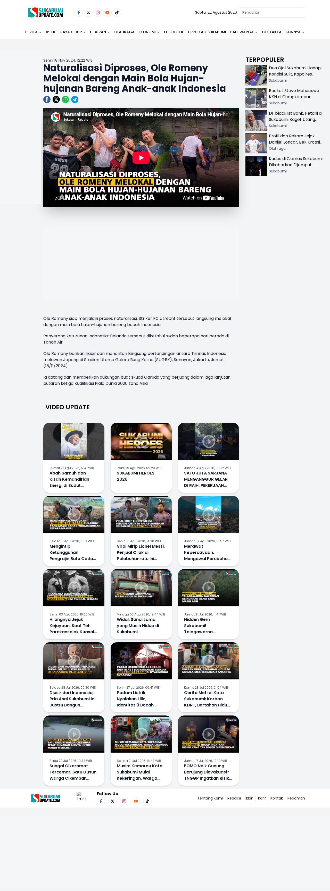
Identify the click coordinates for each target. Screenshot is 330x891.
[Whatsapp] (65, 99)
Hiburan (98, 32)
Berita (31, 32)
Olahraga (124, 32)
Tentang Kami (210, 798)
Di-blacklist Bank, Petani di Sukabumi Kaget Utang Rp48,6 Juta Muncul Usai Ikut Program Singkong (295, 122)
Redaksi (234, 798)
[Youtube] (107, 12)
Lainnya (293, 32)
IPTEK (50, 32)
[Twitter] (88, 12)
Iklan (249, 798)
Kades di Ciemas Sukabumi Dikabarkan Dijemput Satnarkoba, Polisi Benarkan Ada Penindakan (296, 168)
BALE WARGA (242, 32)
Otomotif (174, 32)
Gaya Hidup (71, 32)
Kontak (276, 798)
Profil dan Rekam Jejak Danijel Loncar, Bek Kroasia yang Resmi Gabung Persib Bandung (296, 145)
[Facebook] (79, 12)
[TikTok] (117, 12)
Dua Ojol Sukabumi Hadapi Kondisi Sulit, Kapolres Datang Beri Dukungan (295, 74)
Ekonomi (147, 32)
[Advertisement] (20, 143)
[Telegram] (74, 99)
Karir (262, 798)
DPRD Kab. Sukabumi (207, 32)
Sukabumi (278, 80)
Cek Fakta (272, 32)
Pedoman (296, 798)
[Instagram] (98, 12)
